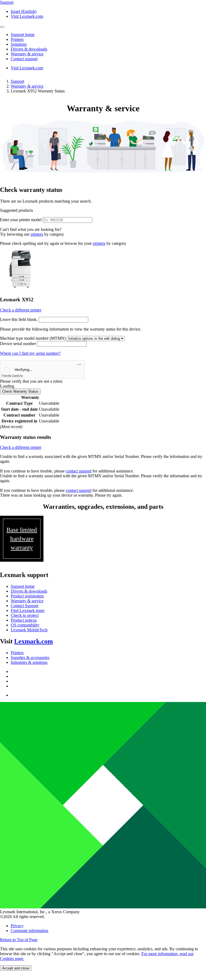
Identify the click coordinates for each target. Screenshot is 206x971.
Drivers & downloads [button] (29, 49)
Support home (23, 586)
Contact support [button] (24, 58)
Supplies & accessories (30, 657)
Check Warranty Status (20, 391)
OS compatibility (25, 625)
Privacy (17, 925)
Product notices (24, 620)
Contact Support (24, 605)
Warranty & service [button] (27, 54)
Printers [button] (17, 39)
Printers (17, 652)
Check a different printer (20, 310)
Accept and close (15, 968)
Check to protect (25, 615)
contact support (78, 471)
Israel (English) (23, 11)
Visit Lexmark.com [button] (27, 16)
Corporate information (29, 930)
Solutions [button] (19, 44)
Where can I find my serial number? (30, 353)
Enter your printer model (21, 219)
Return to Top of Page (19, 939)
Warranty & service (27, 86)
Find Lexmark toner (28, 610)
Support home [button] (23, 34)
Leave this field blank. (19, 319)
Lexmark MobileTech (29, 630)
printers (37, 234)
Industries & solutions (29, 662)
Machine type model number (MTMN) (33, 338)
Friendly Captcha (12, 375)
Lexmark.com (33, 641)
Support (17, 81)
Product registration (27, 596)
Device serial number (18, 343)
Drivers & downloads (29, 591)
